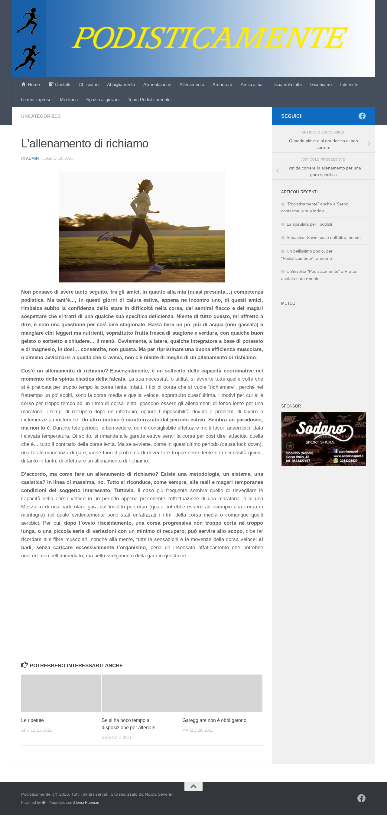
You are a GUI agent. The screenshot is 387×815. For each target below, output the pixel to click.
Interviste (349, 84)
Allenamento (192, 84)
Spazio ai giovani (102, 99)
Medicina (69, 99)
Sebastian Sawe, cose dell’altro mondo (324, 237)
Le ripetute (32, 720)
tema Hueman (87, 803)
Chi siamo (89, 84)
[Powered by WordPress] (43, 802)
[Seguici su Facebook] (362, 116)
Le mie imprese (36, 99)
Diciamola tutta (287, 84)
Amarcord (222, 84)
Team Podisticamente (149, 99)
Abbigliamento (121, 84)
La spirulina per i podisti (309, 224)
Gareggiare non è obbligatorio (214, 720)
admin (32, 158)
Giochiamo (321, 84)
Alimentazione (157, 84)
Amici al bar (252, 84)
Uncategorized (41, 116)
